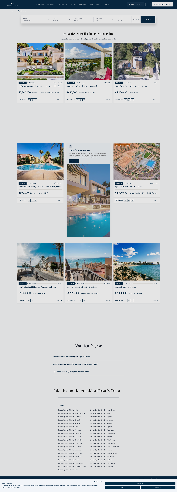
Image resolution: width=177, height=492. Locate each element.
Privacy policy (98, 481)
